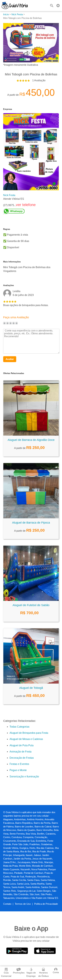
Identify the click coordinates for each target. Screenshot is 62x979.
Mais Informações (12, 262)
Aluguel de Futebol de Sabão (31, 605)
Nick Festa (9, 195)
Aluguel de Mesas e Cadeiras (26, 739)
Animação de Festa (20, 751)
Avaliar (10, 359)
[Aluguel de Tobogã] (31, 682)
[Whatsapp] (19, 211)
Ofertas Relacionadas (13, 373)
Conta (56, 972)
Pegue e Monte (18, 770)
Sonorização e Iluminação (24, 776)
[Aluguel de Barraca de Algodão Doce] (31, 434)
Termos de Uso (23, 903)
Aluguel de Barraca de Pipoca (31, 522)
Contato (7, 903)
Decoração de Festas (22, 757)
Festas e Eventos (19, 764)
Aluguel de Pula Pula (22, 745)
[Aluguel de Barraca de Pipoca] (31, 517)
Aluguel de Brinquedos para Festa (29, 733)
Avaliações (8, 285)
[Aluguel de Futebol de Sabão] (31, 600)
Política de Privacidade (46, 903)
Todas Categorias (19, 726)
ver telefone (26, 205)
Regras (6, 229)
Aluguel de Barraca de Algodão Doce (31, 439)
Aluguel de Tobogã (31, 687)
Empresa (7, 109)
